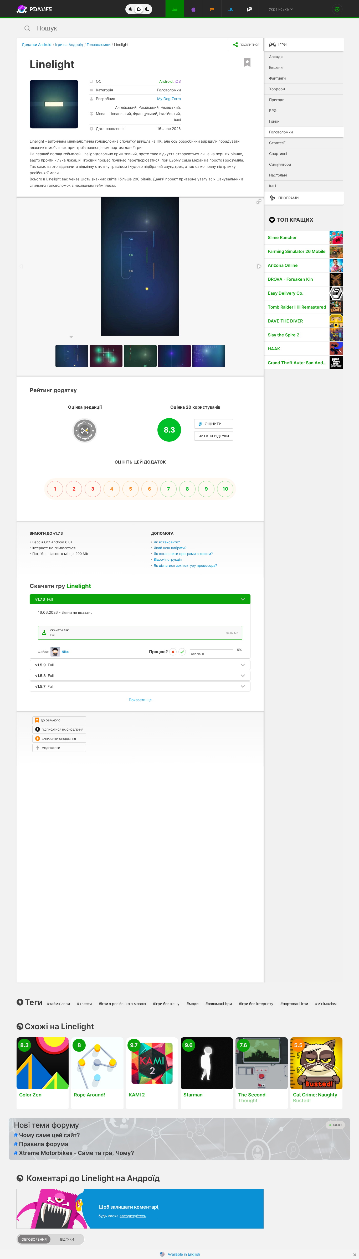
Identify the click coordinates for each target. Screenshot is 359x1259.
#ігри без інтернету (256, 1003)
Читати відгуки (213, 436)
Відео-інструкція (168, 559)
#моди (192, 1003)
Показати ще (140, 700)
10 (225, 489)
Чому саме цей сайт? (47, 1135)
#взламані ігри (219, 1003)
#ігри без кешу (166, 1003)
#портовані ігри (294, 1003)
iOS (178, 81)
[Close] (355, 1255)
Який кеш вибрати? (170, 548)
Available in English (184, 1254)
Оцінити (213, 424)
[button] (259, 201)
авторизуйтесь (133, 1216)
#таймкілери (58, 1003)
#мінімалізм (326, 1003)
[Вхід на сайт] (337, 9)
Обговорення (34, 1239)
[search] (170, 28)
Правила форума (41, 1144)
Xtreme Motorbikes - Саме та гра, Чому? (74, 1153)
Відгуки (67, 1239)
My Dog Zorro (169, 98)
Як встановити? (167, 542)
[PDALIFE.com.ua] (33, 9)
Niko (65, 652)
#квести (84, 1003)
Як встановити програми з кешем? (183, 554)
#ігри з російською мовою (122, 1003)
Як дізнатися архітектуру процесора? (185, 565)
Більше (337, 1124)
